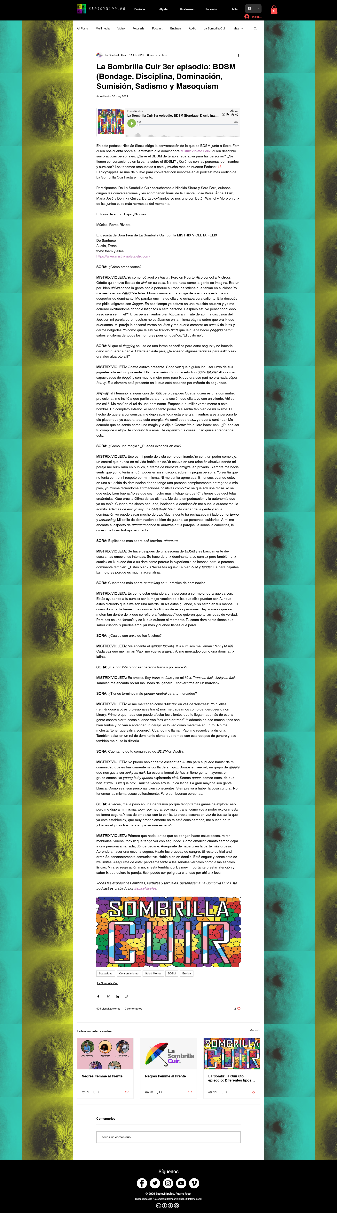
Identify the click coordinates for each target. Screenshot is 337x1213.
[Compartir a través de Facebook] (98, 996)
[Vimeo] (194, 1183)
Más (236, 28)
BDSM (172, 973)
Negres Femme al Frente (102, 1076)
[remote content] (168, 123)
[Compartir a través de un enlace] (127, 996)
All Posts (82, 28)
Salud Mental (153, 973)
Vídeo (121, 28)
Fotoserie (138, 28)
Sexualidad (106, 973)
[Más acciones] (238, 55)
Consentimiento (128, 973)
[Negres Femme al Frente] (105, 1053)
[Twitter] (155, 1183)
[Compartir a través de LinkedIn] (117, 996)
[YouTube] (181, 1183)
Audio (192, 28)
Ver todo (255, 1030)
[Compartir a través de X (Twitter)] (108, 996)
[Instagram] (168, 1183)
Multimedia (103, 28)
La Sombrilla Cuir (215, 28)
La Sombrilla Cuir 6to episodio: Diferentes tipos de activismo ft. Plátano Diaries (229, 1078)
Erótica (186, 973)
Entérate (175, 28)
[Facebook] (142, 1183)
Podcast (157, 28)
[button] (274, 9)
